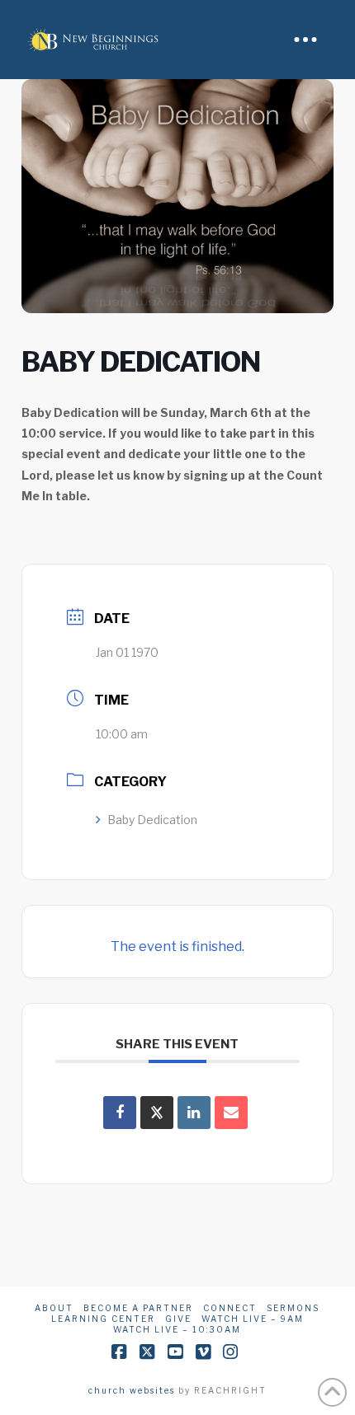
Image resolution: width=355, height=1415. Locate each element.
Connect (230, 1308)
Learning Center (103, 1319)
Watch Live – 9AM (252, 1319)
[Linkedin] (194, 1112)
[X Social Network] (156, 1112)
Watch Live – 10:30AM (177, 1329)
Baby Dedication (152, 820)
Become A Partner (138, 1308)
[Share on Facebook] (119, 1112)
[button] (305, 39)
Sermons (293, 1308)
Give (178, 1319)
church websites (131, 1390)
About (54, 1308)
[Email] (231, 1112)
